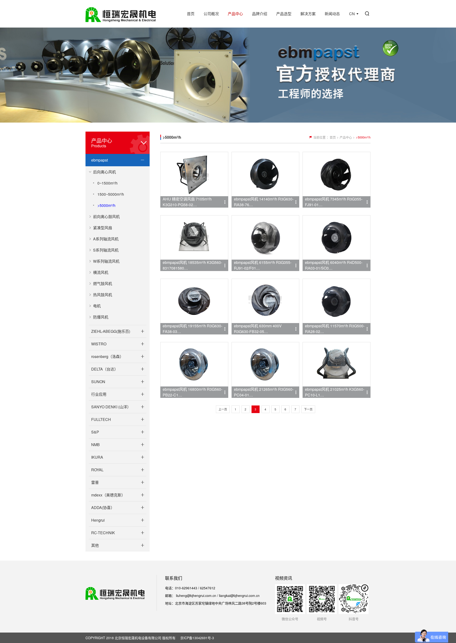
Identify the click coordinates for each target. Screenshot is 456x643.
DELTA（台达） (104, 369)
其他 (95, 545)
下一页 (308, 409)
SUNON (98, 381)
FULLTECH (101, 419)
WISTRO (98, 344)
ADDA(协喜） (102, 507)
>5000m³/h (106, 205)
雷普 (95, 482)
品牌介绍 (259, 13)
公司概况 (211, 13)
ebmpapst (99, 160)
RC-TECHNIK (103, 532)
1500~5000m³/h (110, 194)
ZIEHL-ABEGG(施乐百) (110, 331)
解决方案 (308, 13)
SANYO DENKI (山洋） (111, 407)
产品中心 (235, 13)
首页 (191, 13)
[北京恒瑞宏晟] (121, 14)
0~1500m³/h (107, 183)
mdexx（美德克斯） (108, 495)
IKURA (97, 457)
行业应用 (98, 394)
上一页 (222, 409)
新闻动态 (332, 13)
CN (352, 13)
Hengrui (98, 520)
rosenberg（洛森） (107, 356)
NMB (95, 444)
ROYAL (97, 469)
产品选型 (283, 13)
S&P (95, 432)
